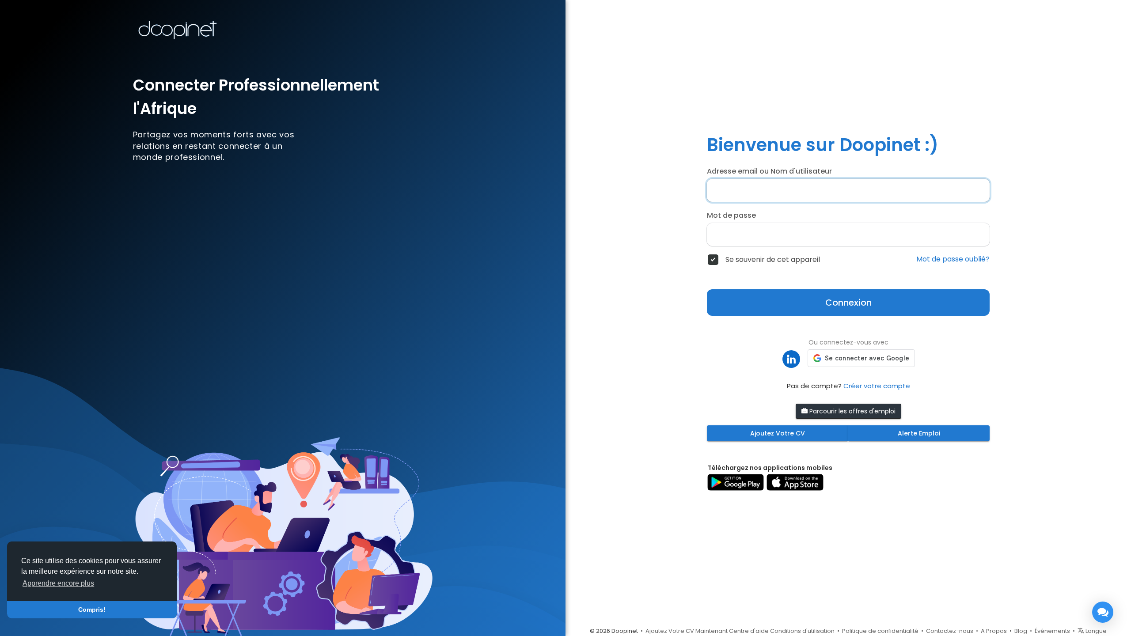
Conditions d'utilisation (802, 631)
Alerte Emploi (919, 433)
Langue (1095, 631)
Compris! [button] (92, 609)
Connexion (848, 302)
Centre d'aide (749, 631)
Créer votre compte (876, 385)
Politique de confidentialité (880, 631)
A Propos (994, 631)
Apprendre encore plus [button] (58, 583)
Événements (1052, 631)
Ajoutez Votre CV (777, 433)
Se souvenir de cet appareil (772, 260)
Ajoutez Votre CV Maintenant (686, 631)
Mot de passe (731, 215)
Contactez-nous (949, 631)
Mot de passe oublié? (953, 259)
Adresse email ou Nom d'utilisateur (769, 171)
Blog (1020, 631)
